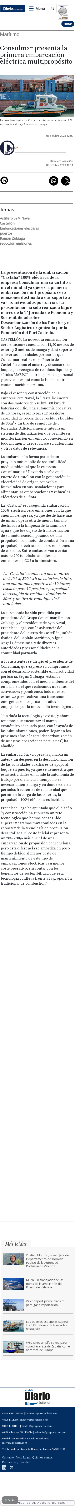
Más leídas (16, 1243)
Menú (40, 8)
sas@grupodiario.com (14, 1442)
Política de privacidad (16, 1462)
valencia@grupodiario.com (50, 1432)
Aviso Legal (23, 1458)
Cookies (10, 1500)
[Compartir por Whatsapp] (53, 181)
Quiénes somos (42, 1458)
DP (16, 147)
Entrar (68, 24)
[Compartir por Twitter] (65, 181)
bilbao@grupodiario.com (34, 1419)
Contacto (8, 1458)
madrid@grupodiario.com (36, 1426)
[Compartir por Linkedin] (4, 180)
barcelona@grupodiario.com (41, 1413)
